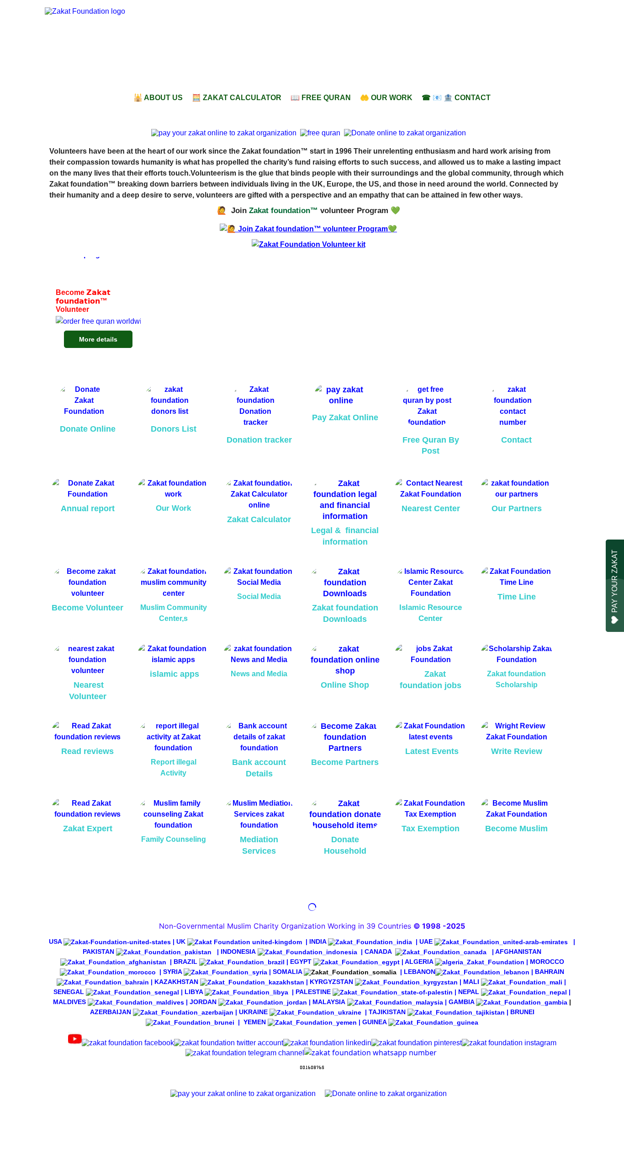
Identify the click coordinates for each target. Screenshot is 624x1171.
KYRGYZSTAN (331, 981)
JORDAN (203, 1001)
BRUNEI (522, 1012)
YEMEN (254, 1022)
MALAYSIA (328, 1001)
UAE (426, 941)
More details (98, 339)
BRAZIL (185, 961)
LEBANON (419, 971)
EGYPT (301, 961)
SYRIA (172, 971)
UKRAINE (253, 1012)
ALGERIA (419, 961)
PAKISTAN (98, 951)
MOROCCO (547, 961)
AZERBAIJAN (110, 1012)
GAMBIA (462, 1001)
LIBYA (194, 991)
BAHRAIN (549, 971)
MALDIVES (70, 1001)
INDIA (317, 941)
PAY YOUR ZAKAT (615, 581)
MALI (471, 981)
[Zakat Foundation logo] (147, 45)
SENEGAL (68, 991)
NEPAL (468, 991)
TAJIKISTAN (387, 1012)
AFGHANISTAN (518, 951)
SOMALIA (287, 971)
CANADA (378, 951)
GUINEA (374, 1022)
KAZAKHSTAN (176, 981)
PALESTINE (313, 991)
